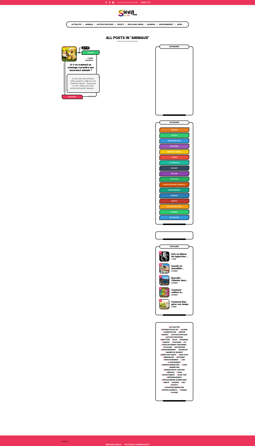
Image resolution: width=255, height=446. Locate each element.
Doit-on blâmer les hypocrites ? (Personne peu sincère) (179, 258)
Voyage (174, 393)
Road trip (182, 375)
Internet (181, 357)
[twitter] (110, 2)
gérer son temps (168, 355)
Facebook (183, 350)
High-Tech (183, 355)
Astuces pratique (179, 335)
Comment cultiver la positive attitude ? (179, 293)
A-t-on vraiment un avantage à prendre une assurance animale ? (81, 67)
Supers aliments (169, 390)
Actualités (175, 327)
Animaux (90, 53)
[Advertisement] (174, 81)
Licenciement (175, 362)
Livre (184, 365)
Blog (175, 340)
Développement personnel (174, 345)
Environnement (169, 350)
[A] (69, 53)
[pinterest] (113, 2)
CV (185, 342)
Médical (171, 372)
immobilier (169, 357)
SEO (183, 383)
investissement (171, 360)
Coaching (177, 342)
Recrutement (169, 375)
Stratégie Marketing (174, 387)
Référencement (175, 377)
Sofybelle (89, 60)
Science (175, 383)
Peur (180, 372)
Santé (166, 383)
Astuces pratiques (174, 337)
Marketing (174, 367)
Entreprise (180, 347)
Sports (174, 385)
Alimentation (170, 332)
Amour (182, 332)
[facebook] (106, 2)
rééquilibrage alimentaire (175, 380)
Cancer (166, 342)
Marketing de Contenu (174, 370)
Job (183, 360)
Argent (165, 335)
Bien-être (165, 340)
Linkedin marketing (170, 365)
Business (184, 340)
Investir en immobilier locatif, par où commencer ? (178, 269)
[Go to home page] (127, 13)
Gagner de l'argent (174, 352)
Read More (72, 97)
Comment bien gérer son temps (179, 303)
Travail (183, 390)
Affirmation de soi (170, 330)
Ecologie (168, 347)
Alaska (184, 330)
